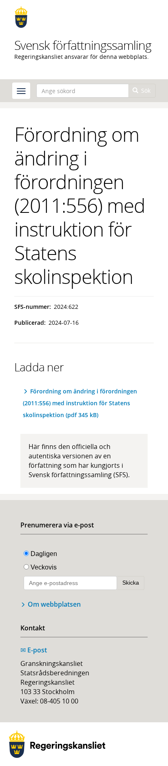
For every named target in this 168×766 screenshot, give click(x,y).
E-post (33, 649)
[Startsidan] (84, 17)
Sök (144, 90)
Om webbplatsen (54, 604)
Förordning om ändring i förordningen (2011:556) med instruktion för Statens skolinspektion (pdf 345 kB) (80, 403)
